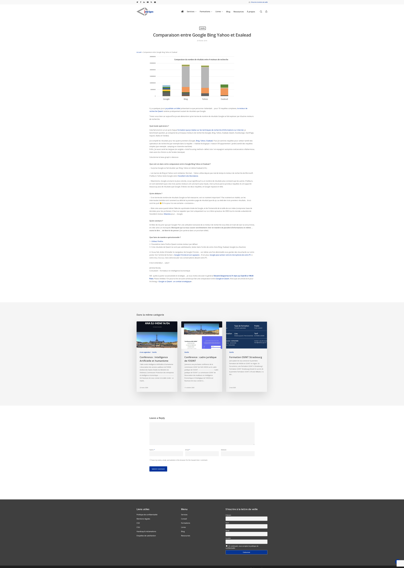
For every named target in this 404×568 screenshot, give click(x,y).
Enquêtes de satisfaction (146, 536)
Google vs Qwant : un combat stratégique (175, 281)
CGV (138, 523)
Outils (202, 28)
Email (187, 450)
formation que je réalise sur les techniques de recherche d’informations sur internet (210, 130)
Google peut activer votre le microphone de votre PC (230, 255)
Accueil (139, 52)
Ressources (185, 536)
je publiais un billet (173, 108)
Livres (183, 527)
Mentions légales (143, 519)
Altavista (167, 214)
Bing (198, 141)
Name (152, 450)
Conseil (184, 519)
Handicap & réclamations (146, 531)
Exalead (209, 141)
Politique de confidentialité (147, 514)
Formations (185, 523)
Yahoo (202, 141)
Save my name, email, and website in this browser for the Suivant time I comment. (180, 460)
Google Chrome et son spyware (186, 255)
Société (228, 538)
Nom (227, 523)
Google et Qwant (222, 278)
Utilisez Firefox (157, 241)
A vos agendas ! (145, 352)
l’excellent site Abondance (188, 176)
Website (223, 450)
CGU (138, 527)
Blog (183, 531)
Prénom (228, 515)
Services (184, 514)
